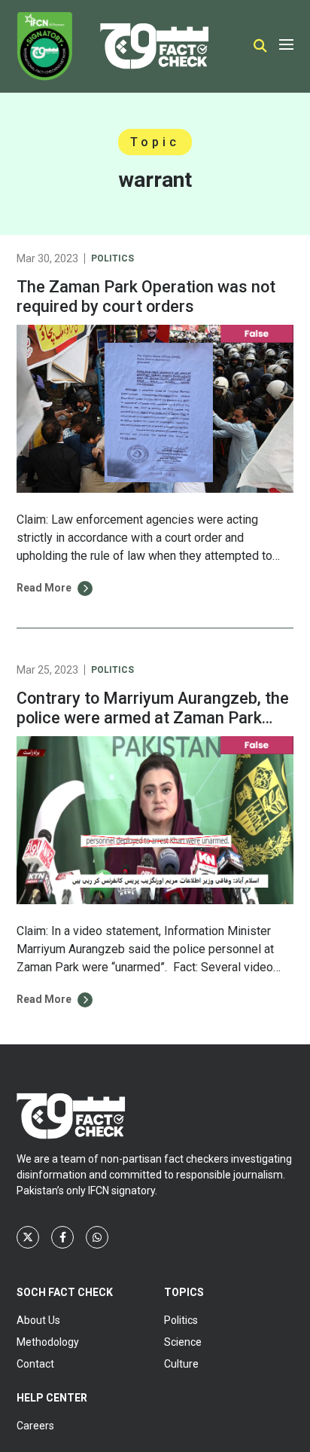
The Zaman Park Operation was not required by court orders (146, 296)
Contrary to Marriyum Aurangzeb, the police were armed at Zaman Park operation (153, 718)
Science (183, 1342)
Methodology (48, 1342)
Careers (35, 1426)
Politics (112, 258)
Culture (181, 1364)
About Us (38, 1320)
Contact (35, 1364)
